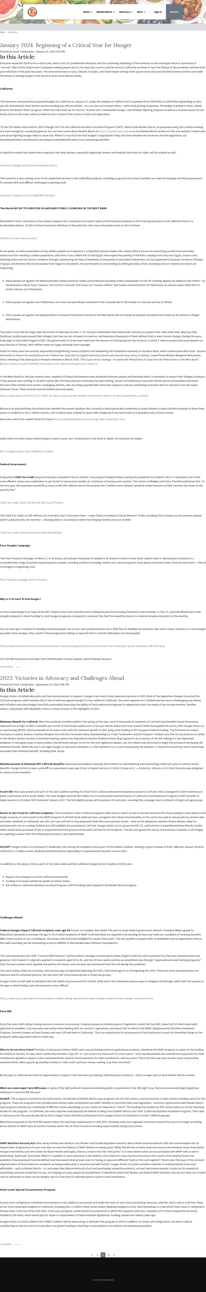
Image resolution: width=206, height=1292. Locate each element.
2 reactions (6, 666)
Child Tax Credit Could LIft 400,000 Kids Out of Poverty (31, 502)
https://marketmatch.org (114, 131)
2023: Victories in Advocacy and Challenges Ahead (62, 678)
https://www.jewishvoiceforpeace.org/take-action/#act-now (89, 419)
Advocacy (124, 11)
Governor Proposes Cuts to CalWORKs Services (27, 195)
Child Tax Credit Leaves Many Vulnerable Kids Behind (31, 532)
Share (19, 666)
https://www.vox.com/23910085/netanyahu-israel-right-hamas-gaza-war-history (48, 363)
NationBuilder (108, 1280)
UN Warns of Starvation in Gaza (18, 238)
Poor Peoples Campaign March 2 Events (23, 579)
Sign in (158, 11)
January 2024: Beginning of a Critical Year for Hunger (66, 45)
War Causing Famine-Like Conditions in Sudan (26, 451)
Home (86, 11)
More (140, 11)
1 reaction (6, 1244)
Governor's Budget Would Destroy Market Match (28, 165)
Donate (174, 11)
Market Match (104, 11)
